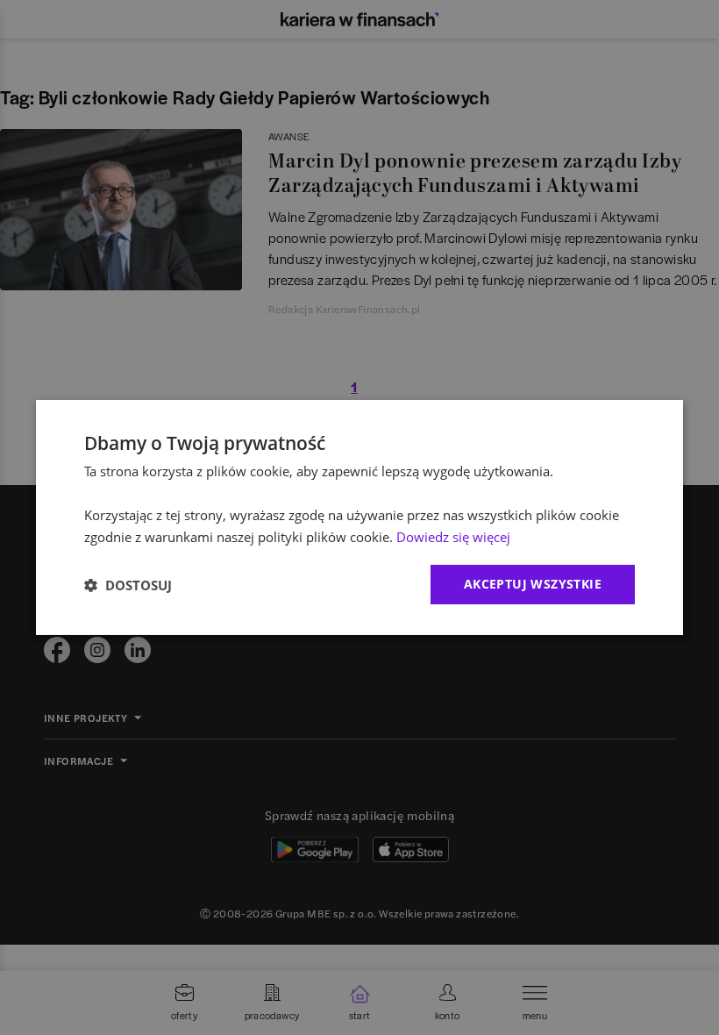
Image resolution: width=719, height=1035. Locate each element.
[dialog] (359, 517)
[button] (128, 585)
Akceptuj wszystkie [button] (533, 583)
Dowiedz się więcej (453, 537)
